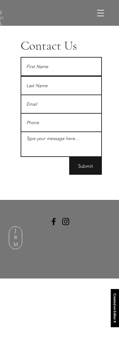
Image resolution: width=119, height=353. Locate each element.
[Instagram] (65, 221)
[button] (100, 13)
